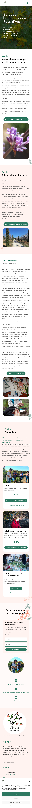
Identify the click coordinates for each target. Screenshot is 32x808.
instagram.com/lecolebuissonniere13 (16, 701)
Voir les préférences (16, 802)
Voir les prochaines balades (16, 119)
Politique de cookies (15, 805)
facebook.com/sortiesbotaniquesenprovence (16, 692)
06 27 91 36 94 (10, 774)
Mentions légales (9, 762)
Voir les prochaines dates (16, 505)
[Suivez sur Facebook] (16, 689)
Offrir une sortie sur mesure (16, 548)
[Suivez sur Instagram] (16, 697)
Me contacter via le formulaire (16, 684)
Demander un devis (16, 373)
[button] (29, 781)
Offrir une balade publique (16, 500)
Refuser (16, 798)
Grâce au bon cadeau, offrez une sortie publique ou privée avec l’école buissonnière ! (15, 440)
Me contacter (16, 588)
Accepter (16, 794)
